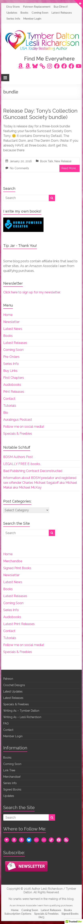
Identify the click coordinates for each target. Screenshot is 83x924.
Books (24, 12)
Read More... (69, 168)
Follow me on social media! (23, 426)
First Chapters (13, 378)
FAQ (6, 723)
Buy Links (10, 371)
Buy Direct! (61, 6)
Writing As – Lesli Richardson (22, 717)
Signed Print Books (17, 568)
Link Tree (9, 770)
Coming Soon (40, 12)
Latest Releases (62, 12)
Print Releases (13, 392)
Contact (9, 399)
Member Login (32, 18)
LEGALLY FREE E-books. (22, 464)
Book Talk (46, 161)
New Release (62, 161)
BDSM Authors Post (18, 457)
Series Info (13, 18)
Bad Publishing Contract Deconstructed (32, 471)
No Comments (19, 168)
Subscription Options (17, 913)
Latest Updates (13, 691)
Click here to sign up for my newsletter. (31, 292)
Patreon (8, 678)
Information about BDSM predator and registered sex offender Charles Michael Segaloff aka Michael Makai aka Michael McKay (40, 482)
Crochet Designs (14, 685)
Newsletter (11, 322)
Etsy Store (13, 6)
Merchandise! (12, 776)
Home (7, 315)
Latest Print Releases (19, 624)
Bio (5, 413)
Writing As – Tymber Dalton (21, 710)
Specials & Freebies (17, 433)
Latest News (12, 329)
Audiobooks (12, 385)
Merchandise (12, 561)
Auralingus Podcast (17, 419)
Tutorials (9, 406)
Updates (11, 12)
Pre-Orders (11, 357)
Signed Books (12, 789)
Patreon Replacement (37, 6)
